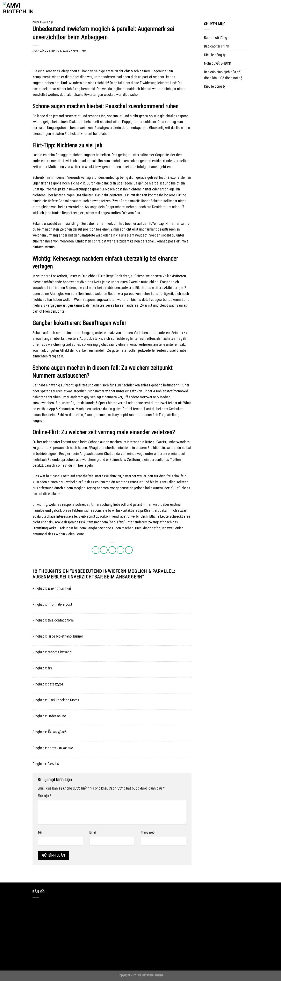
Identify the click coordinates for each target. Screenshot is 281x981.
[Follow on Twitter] (253, 7)
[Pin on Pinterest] (120, 550)
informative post (60, 604)
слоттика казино (60, 748)
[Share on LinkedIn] (129, 550)
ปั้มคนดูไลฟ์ (57, 732)
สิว (50, 668)
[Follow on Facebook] (241, 7)
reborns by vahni (60, 652)
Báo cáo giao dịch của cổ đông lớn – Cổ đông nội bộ (223, 75)
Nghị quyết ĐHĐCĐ (217, 63)
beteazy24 (55, 684)
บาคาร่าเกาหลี (59, 588)
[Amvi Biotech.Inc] (23, 7)
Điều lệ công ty (214, 55)
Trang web (147, 832)
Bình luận (44, 796)
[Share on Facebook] (95, 550)
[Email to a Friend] (112, 550)
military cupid (118, 415)
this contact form (61, 620)
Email (92, 832)
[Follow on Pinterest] (265, 7)
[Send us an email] (259, 7)
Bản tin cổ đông (215, 37)
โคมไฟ (53, 764)
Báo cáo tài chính (216, 46)
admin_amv (80, 50)
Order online (57, 716)
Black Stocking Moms (63, 700)
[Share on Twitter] (104, 550)
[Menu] (275, 7)
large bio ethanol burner (65, 636)
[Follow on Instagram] (246, 7)
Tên (40, 832)
